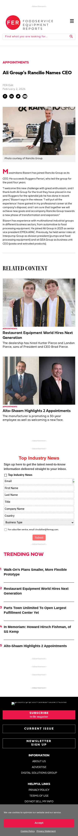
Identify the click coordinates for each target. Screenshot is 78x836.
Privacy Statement (46, 831)
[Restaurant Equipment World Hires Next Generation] (39, 302)
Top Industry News (20, 475)
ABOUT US (39, 761)
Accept (39, 823)
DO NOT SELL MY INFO (39, 801)
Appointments (16, 62)
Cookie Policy (28, 831)
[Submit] (71, 37)
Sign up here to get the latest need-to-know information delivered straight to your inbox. (35, 467)
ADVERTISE (39, 767)
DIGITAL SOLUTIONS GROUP (39, 773)
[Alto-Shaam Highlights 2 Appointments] (39, 380)
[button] (39, 714)
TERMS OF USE (39, 796)
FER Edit (8, 85)
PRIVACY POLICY (39, 790)
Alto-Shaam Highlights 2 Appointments (37, 411)
